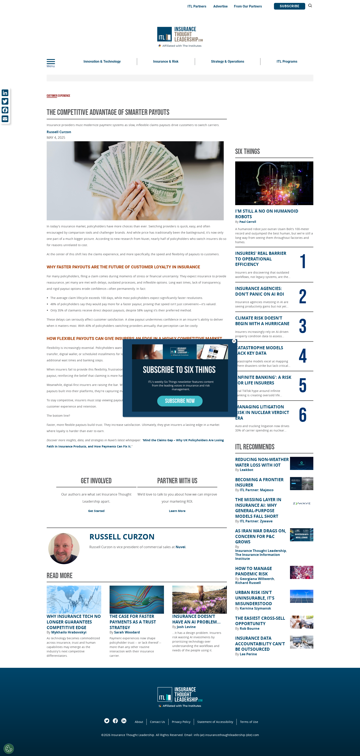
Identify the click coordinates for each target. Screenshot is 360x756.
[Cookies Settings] (9, 749)
